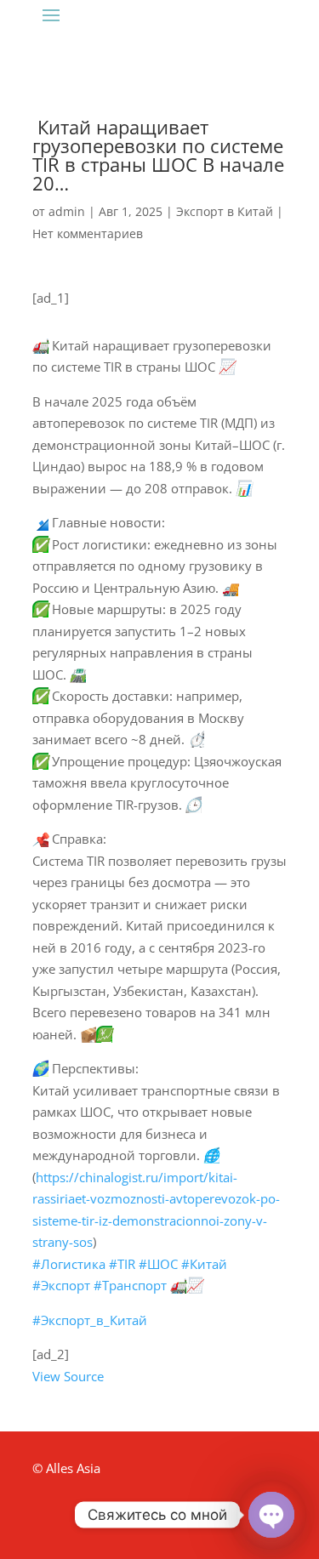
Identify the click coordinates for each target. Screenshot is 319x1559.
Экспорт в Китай (224, 211)
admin (66, 211)
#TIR (122, 1263)
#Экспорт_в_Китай (89, 1320)
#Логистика (68, 1263)
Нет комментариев (87, 233)
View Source (68, 1376)
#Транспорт (130, 1285)
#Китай (204, 1263)
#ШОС (158, 1263)
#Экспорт (61, 1285)
